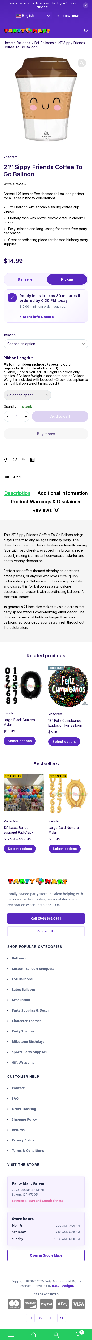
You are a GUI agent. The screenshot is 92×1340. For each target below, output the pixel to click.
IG (40, 1318)
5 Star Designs (63, 1286)
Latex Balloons (24, 989)
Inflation (10, 335)
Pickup (67, 279)
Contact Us (46, 931)
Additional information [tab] (63, 493)
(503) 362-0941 (68, 16)
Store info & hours (38, 316)
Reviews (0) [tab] (46, 510)
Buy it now (46, 434)
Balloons (23, 43)
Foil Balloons (44, 43)
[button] (82, 63)
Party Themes (23, 1031)
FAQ (15, 1098)
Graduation (21, 1000)
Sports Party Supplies (29, 1052)
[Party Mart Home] (37, 881)
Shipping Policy (24, 1119)
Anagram (10, 157)
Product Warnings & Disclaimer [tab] (46, 501)
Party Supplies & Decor (30, 1010)
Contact (18, 1088)
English (27, 16)
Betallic (9, 713)
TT (51, 1318)
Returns (18, 1130)
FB (30, 1318)
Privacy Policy (23, 1140)
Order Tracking (24, 1109)
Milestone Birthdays (28, 1042)
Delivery (25, 279)
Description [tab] (17, 493)
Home (8, 43)
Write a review (15, 184)
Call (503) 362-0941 (46, 918)
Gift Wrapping (23, 1062)
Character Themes (26, 1021)
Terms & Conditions (28, 1151)
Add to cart (60, 416)
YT (61, 1318)
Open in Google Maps (46, 1255)
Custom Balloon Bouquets (33, 969)
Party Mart (12, 821)
